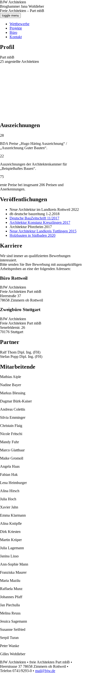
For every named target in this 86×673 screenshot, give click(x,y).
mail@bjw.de (45, 671)
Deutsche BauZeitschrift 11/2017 (34, 218)
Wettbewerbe (19, 24)
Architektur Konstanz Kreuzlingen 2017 (40, 222)
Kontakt (16, 37)
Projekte (16, 28)
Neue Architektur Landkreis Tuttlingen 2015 (43, 231)
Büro (13, 32)
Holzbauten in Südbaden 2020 (32, 235)
